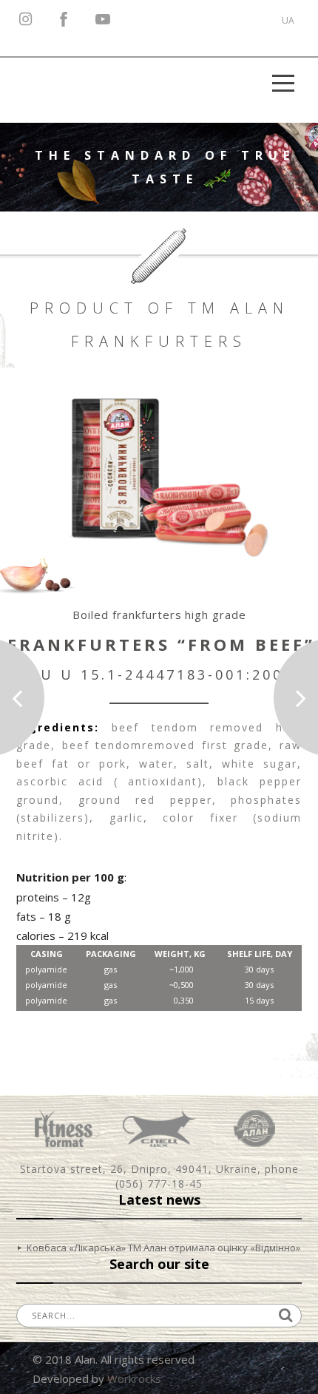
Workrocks (134, 1378)
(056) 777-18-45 (159, 1184)
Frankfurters (159, 341)
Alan (254, 1128)
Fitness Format (64, 1128)
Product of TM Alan (159, 308)
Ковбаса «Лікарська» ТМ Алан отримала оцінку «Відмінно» (163, 1247)
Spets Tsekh (159, 1128)
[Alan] (45, 84)
